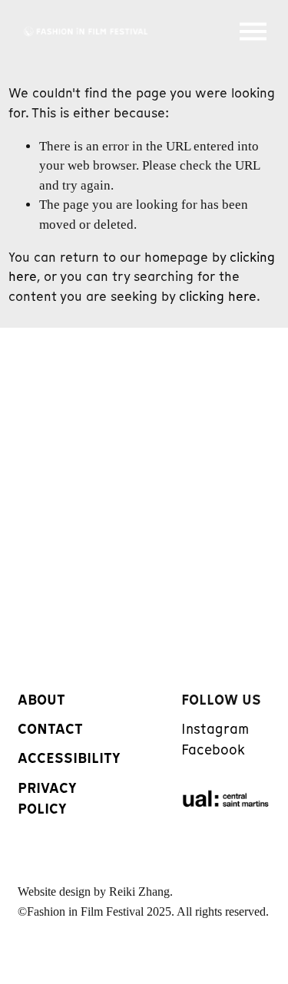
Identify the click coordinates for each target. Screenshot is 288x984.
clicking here (218, 296)
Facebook (213, 749)
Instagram (215, 729)
